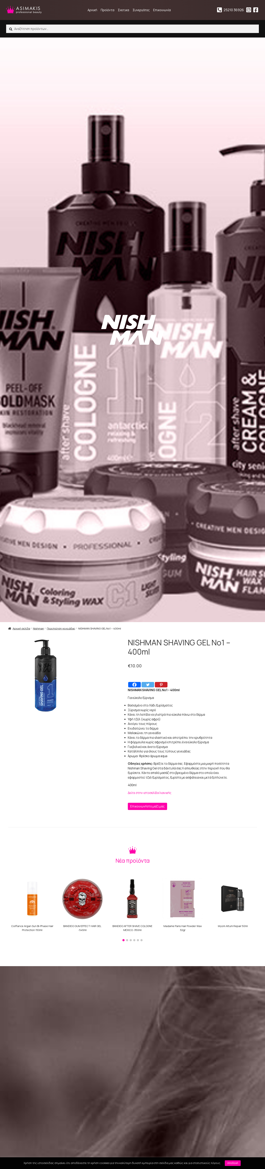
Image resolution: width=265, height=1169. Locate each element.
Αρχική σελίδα (21, 628)
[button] (123, 940)
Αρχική (92, 10)
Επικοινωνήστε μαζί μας (147, 806)
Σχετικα (123, 10)
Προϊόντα (107, 10)
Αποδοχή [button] (232, 1163)
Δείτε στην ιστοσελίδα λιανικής (149, 793)
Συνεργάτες (141, 10)
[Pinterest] (161, 684)
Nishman (38, 628)
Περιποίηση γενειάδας (61, 628)
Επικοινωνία (162, 10)
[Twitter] (148, 684)
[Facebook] (134, 684)
